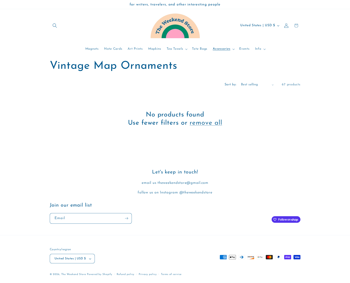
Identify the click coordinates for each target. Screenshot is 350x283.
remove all (206, 123)
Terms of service (171, 274)
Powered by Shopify (99, 274)
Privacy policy (148, 274)
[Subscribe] (127, 218)
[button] (55, 26)
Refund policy (125, 274)
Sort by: (230, 84)
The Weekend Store (73, 274)
